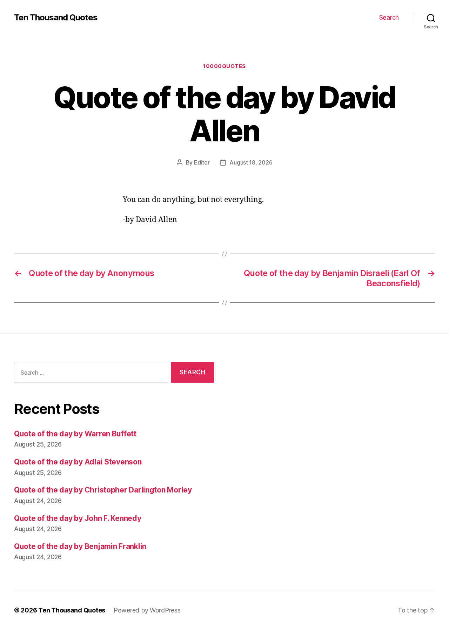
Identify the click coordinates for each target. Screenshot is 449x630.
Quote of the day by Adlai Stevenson (78, 461)
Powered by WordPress (147, 610)
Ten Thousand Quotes (56, 17)
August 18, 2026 (250, 162)
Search (389, 17)
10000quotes (224, 66)
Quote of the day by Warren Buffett (75, 433)
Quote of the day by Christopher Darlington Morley (103, 489)
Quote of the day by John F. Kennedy (77, 518)
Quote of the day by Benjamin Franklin (80, 546)
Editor (201, 162)
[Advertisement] (335, 433)
